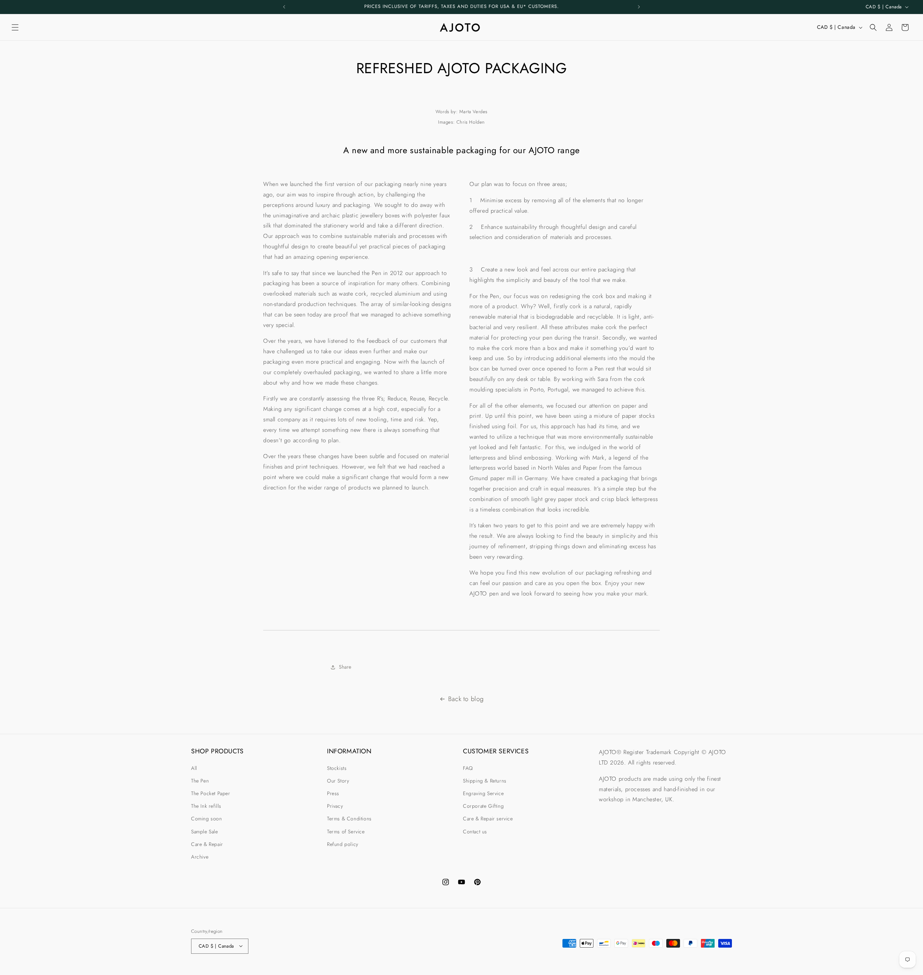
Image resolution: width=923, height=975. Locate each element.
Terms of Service (346, 831)
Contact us (475, 831)
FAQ (468, 767)
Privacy (335, 806)
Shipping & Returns (485, 780)
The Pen (200, 780)
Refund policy (342, 843)
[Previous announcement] (284, 7)
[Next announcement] (639, 7)
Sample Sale (204, 831)
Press (333, 793)
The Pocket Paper (210, 793)
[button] (15, 27)
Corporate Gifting (483, 806)
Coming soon (206, 818)
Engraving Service (483, 793)
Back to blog (466, 699)
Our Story (338, 780)
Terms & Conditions (349, 818)
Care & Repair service (488, 818)
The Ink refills (206, 806)
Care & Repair (207, 843)
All (194, 767)
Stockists (336, 767)
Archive (199, 856)
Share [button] (345, 667)
